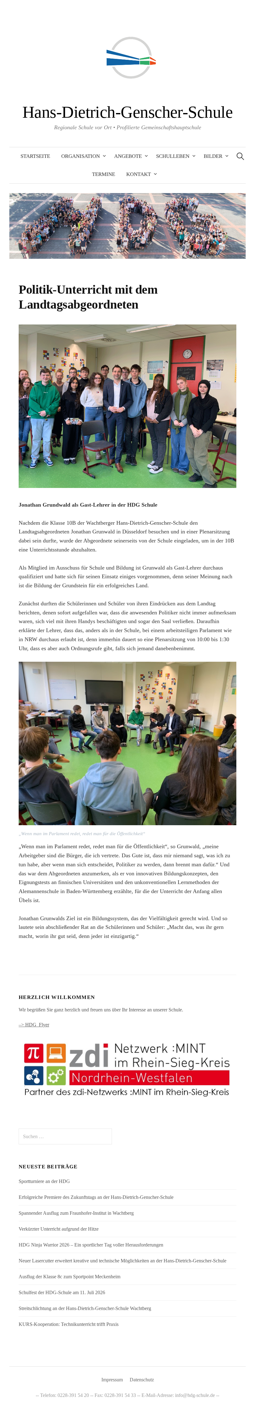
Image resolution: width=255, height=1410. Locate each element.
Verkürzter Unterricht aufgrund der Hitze (59, 1229)
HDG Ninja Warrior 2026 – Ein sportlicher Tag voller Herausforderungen (91, 1244)
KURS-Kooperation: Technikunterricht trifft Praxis (68, 1324)
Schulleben (172, 156)
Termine (103, 174)
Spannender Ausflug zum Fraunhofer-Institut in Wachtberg (76, 1213)
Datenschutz (142, 1379)
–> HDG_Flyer (34, 1024)
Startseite (35, 156)
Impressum (112, 1379)
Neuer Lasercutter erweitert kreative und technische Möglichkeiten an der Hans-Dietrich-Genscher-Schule (122, 1260)
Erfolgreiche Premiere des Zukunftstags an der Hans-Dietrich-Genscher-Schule (96, 1197)
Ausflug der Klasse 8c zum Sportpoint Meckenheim (69, 1276)
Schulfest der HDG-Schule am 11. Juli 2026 (62, 1292)
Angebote (128, 156)
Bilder (213, 156)
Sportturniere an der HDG (44, 1181)
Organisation (80, 156)
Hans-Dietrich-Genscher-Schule (127, 112)
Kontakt (138, 174)
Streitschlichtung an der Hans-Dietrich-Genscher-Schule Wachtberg (85, 1308)
